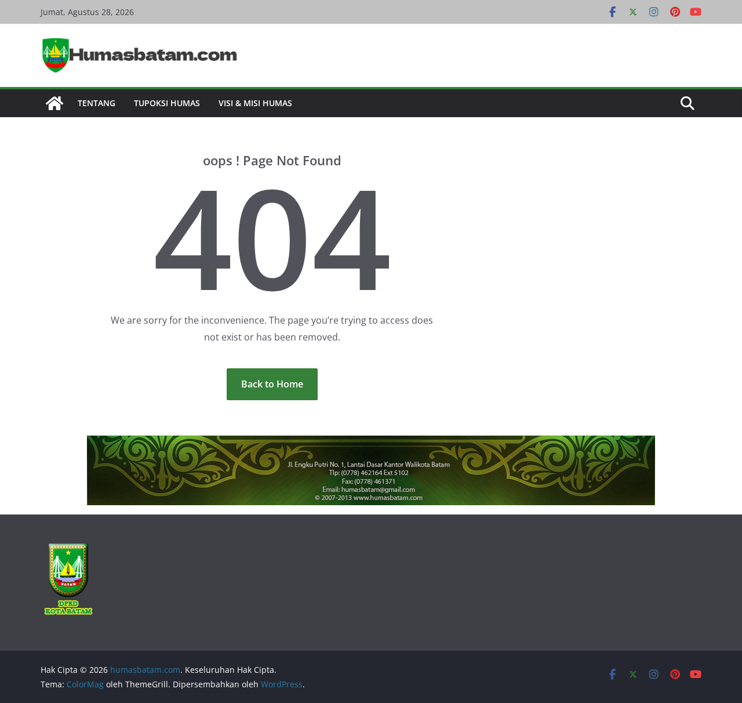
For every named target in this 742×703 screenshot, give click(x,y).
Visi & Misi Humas (255, 102)
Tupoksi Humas (167, 102)
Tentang (96, 102)
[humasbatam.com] (54, 103)
